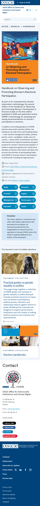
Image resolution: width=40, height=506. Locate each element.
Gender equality (24, 180)
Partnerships (8, 478)
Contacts (6, 457)
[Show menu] (36, 10)
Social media (7, 470)
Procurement (7, 491)
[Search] (35, 19)
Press (5, 474)
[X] (15, 469)
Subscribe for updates (11, 465)
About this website (9, 495)
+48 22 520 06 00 (14, 409)
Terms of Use (7, 487)
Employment (7, 461)
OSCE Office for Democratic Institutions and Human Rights (13, 10)
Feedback (6, 502)
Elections (15, 180)
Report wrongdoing (9, 498)
